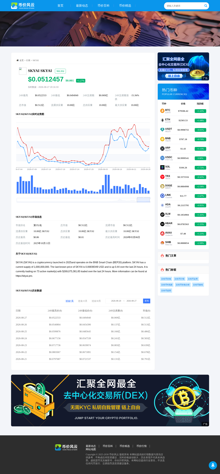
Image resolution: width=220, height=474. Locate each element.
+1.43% (200, 111)
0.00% (200, 158)
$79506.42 (183, 111)
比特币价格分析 (183, 285)
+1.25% (200, 224)
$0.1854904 (183, 215)
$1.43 (183, 149)
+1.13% (200, 149)
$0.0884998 (183, 186)
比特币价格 (166, 279)
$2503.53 (183, 120)
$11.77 (183, 196)
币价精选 (125, 5)
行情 (28, 60)
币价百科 (104, 5)
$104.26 (183, 167)
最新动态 (82, 5)
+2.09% (200, 243)
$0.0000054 (183, 243)
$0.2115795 (183, 205)
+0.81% (200, 205)
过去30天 (96, 301)
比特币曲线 (198, 285)
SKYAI (36, 60)
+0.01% (200, 130)
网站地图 (91, 449)
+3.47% (200, 196)
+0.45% (200, 177)
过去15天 (82, 301)
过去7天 (70, 301)
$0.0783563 (183, 224)
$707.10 (183, 139)
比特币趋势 (166, 290)
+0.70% (200, 139)
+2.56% (200, 186)
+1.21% (200, 234)
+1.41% (200, 215)
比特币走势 (193, 279)
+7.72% (200, 168)
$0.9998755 (183, 130)
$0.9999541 (183, 158)
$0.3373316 (183, 177)
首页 (60, 5)
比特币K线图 (166, 285)
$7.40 (183, 234)
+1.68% (200, 120)
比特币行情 (179, 279)
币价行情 (141, 446)
